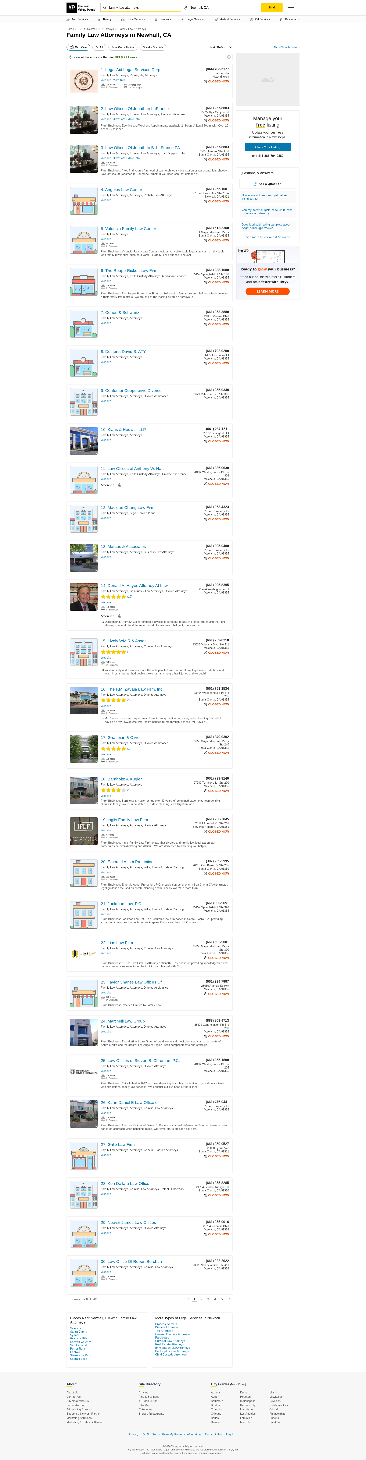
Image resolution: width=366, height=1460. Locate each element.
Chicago (216, 1413)
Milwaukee (276, 1396)
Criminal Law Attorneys (144, 114)
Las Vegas (247, 1409)
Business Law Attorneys (159, 552)
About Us (72, 1392)
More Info (119, 80)
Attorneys (108, 29)
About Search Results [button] (286, 47)
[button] (291, 7)
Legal (229, 1434)
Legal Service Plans (142, 513)
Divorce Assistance (156, 396)
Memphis (246, 1422)
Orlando (274, 1409)
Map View (81, 47)
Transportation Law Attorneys (179, 114)
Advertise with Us (78, 1401)
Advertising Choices (79, 1409)
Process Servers (166, 1324)
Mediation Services (174, 276)
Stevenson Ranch (81, 1355)
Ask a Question (270, 183)
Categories (145, 1409)
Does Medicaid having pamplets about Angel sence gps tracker (266, 226)
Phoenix (274, 1418)
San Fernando (79, 1345)
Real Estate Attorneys (169, 1344)
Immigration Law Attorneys (172, 1347)
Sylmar (74, 1335)
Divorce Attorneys (176, 591)
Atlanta (215, 1392)
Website (106, 80)
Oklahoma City (278, 1405)
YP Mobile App (148, 1401)
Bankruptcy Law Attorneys (146, 591)
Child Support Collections (177, 153)
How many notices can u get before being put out (264, 197)
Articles (143, 1392)
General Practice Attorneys (161, 1150)
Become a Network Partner (84, 1413)
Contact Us (74, 1396)
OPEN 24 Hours (126, 57)
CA (80, 29)
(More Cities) (238, 1384)
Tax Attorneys (164, 1330)
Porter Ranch (78, 1348)
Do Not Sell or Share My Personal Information (172, 1434)
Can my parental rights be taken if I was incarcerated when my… (267, 211)
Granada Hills (79, 1338)
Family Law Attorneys (114, 75)
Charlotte (216, 1409)
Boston (215, 1405)
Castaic (75, 1352)
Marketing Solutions (79, 1418)
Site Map (144, 1405)
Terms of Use (213, 1434)
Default (222, 47)
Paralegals (136, 75)
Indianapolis (247, 1401)
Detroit (244, 1392)
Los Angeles (248, 1413)
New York (275, 1401)
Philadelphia (277, 1413)
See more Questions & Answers (268, 237)
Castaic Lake (78, 1358)
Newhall (92, 29)
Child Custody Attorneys (145, 276)
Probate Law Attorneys (158, 195)
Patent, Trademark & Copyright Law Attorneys (190, 1189)
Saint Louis (276, 1422)
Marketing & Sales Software (84, 1422)
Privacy (133, 1434)
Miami (273, 1392)
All (101, 47)
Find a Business (149, 1396)
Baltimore (217, 1401)
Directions (119, 119)
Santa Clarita (78, 1331)
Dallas (215, 1418)
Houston (245, 1396)
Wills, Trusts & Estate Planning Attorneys (170, 867)
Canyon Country (80, 1341)
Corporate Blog (76, 1405)
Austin (215, 1396)
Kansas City (248, 1405)
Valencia (75, 1328)
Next (228, 1299)
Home (70, 29)
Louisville (246, 1418)
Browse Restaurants (151, 1413)
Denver (215, 1422)
